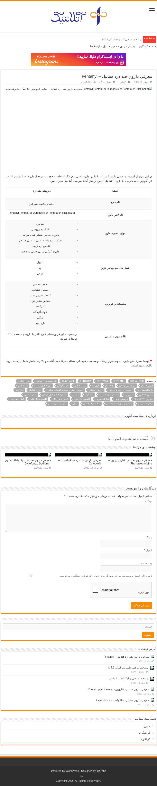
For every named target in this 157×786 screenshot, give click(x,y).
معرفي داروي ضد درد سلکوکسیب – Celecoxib (122, 700)
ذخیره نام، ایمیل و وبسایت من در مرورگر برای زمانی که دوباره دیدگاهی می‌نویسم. (105, 575)
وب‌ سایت (146, 563)
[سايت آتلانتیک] (78, 16)
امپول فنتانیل (147, 385)
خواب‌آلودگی (63, 385)
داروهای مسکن (96, 390)
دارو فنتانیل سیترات (42, 385)
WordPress (72, 770)
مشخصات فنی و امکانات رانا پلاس (128, 678)
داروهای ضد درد (145, 390)
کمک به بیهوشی (17, 399)
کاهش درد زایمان (60, 399)
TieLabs (101, 770)
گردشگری (144, 732)
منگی (74, 403)
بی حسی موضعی (127, 385)
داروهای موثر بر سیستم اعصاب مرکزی (65, 390)
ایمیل (148, 550)
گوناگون (143, 46)
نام (149, 537)
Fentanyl (102, 381)
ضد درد (75, 394)
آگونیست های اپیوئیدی (46, 381)
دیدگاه (148, 501)
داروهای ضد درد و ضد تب (120, 390)
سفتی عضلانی (146, 394)
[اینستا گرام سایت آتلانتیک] (78, 59)
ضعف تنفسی (30, 394)
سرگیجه (20, 390)
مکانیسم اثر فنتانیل (91, 403)
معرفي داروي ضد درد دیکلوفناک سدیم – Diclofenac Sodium (28, 462)
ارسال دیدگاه (105, 82)
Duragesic (137, 381)
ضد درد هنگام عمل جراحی (54, 394)
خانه (153, 46)
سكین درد (128, 394)
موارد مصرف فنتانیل (57, 403)
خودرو (147, 726)
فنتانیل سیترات (102, 399)
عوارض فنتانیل (121, 399)
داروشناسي (23, 385)
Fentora (85, 381)
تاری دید (95, 385)
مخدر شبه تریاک (145, 403)
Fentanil (119, 381)
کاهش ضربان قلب (38, 399)
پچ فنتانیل (109, 385)
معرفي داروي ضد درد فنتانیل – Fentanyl (126, 656)
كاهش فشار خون (82, 399)
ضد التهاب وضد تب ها (109, 394)
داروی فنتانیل (35, 390)
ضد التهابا (89, 394)
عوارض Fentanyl (143, 399)
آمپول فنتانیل (24, 381)
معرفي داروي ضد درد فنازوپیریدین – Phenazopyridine (118, 689)
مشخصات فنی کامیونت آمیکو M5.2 (121, 39)
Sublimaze (68, 381)
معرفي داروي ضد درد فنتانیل (119, 403)
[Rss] (81, 775)
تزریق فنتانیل (80, 385)
